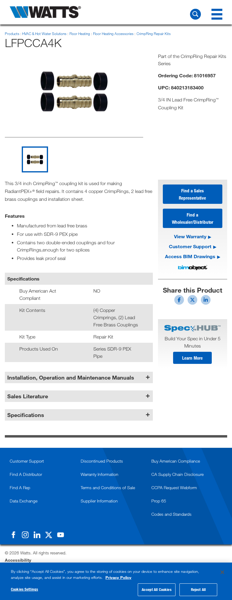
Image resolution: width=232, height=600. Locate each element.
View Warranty (190, 236)
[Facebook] (13, 534)
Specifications (25, 415)
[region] (116, 581)
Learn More (192, 358)
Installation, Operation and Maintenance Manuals (70, 377)
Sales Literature (27, 396)
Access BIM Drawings (190, 256)
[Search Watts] (195, 14)
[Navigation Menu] (216, 14)
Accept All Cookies (156, 589)
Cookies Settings (24, 589)
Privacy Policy (118, 577)
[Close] (222, 572)
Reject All (198, 589)
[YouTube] (60, 534)
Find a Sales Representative (192, 194)
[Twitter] (48, 534)
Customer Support (190, 246)
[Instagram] (25, 534)
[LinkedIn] (36, 534)
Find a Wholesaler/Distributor (192, 218)
